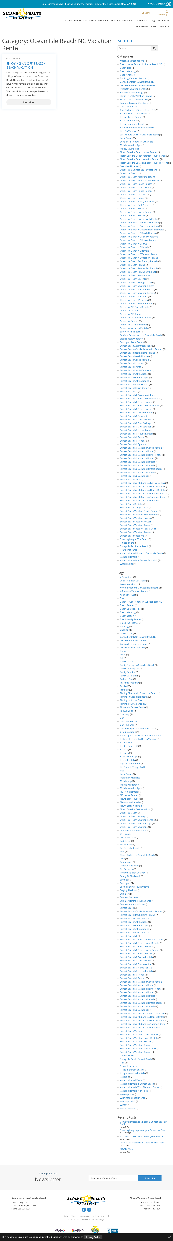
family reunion (127, 672)
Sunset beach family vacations (135, 370)
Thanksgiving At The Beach (134, 539)
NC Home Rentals (129, 792)
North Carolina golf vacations (135, 809)
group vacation (128, 732)
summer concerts (129, 897)
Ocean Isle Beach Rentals (96, 20)
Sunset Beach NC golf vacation (136, 427)
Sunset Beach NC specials (133, 444)
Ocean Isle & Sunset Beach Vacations (138, 170)
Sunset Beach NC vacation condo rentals (141, 448)
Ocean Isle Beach (128, 173)
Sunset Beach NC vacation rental (137, 465)
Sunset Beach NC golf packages (136, 423)
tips (122, 1063)
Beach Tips (125, 68)
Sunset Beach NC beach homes (136, 402)
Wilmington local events (132, 1098)
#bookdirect (126, 577)
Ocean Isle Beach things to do (136, 282)
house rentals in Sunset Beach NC (137, 128)
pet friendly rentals (130, 848)
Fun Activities (126, 711)
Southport (125, 883)
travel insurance (128, 1066)
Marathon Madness (130, 778)
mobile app (126, 781)
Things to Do (127, 543)
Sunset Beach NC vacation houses (137, 462)
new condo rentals (130, 802)
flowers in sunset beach (132, 707)
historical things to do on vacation (138, 739)
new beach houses (130, 799)
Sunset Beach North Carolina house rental (142, 486)
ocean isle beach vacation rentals (137, 820)
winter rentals (127, 1108)
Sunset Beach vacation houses (135, 522)
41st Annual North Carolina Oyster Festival (141, 1136)
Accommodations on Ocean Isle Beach (139, 588)
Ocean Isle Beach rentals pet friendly (139, 268)
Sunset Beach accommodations (136, 346)
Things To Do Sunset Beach (134, 546)
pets (122, 851)
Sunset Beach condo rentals (134, 360)
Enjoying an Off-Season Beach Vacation (26, 65)
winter (123, 1105)
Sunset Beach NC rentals (133, 978)
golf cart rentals (128, 721)
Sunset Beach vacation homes (135, 518)
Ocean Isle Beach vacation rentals (137, 293)
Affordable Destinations (132, 61)
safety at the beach (130, 332)
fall (121, 658)
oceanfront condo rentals (133, 830)
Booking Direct (127, 75)
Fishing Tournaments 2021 (133, 704)
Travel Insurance (128, 550)
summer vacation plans (132, 904)
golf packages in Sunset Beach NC (137, 110)
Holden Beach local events (133, 113)
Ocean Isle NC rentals (131, 314)
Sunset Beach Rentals (122, 20)
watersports (126, 564)
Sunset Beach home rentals (134, 384)
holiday (124, 749)
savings (124, 880)
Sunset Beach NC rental (132, 437)
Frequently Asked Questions (134, 103)
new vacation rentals (131, 806)
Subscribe (150, 1178)
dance (123, 651)
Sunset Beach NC (128, 391)
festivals (124, 690)
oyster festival (127, 837)
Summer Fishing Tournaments (135, 901)
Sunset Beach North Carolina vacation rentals (143, 497)
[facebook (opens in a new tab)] (84, 1210)
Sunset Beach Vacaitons (132, 1031)
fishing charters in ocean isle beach (138, 693)
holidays (124, 753)
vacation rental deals (131, 1080)
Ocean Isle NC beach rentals (134, 307)
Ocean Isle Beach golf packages (136, 205)
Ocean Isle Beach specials (133, 279)
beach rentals (127, 605)
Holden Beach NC (129, 746)
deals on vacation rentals (133, 89)
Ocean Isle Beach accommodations (137, 177)
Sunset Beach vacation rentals (135, 532)
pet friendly (126, 844)
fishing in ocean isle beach (134, 697)
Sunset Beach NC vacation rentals (137, 472)
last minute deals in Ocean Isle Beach (139, 135)
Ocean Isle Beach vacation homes (137, 286)
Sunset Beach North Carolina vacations (140, 500)
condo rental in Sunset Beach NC (137, 82)
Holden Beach (127, 742)
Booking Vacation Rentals (133, 78)
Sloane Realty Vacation (131, 339)
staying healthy (128, 890)
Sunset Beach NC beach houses (136, 409)
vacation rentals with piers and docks (139, 1087)
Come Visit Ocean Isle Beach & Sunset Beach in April (143, 1123)
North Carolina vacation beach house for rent (144, 163)
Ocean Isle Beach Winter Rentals (136, 303)
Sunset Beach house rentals (134, 388)
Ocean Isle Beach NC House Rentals (138, 240)
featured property (129, 683)
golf (122, 718)
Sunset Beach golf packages (134, 377)
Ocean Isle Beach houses (132, 215)
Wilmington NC (127, 1101)
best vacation (127, 616)
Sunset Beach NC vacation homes (137, 458)
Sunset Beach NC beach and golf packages (142, 939)
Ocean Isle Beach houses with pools (138, 219)
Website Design (74, 1219)
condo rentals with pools (133, 640)
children (124, 630)
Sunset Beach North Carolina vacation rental (143, 493)
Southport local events (132, 342)
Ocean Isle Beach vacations (134, 296)
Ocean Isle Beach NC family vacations (139, 237)
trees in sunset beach (131, 1070)
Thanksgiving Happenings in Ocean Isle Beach (143, 1130)
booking (124, 626)
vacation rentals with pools (134, 1091)
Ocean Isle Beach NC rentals (134, 251)
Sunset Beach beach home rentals (137, 353)
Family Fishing (127, 661)
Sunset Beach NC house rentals (136, 434)
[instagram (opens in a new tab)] (89, 1210)
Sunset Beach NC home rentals (136, 430)
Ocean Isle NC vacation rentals (136, 318)
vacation (124, 1077)
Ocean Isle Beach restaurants (135, 275)
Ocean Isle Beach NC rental (134, 247)
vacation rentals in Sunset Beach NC (138, 560)
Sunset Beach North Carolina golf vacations (142, 483)
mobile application (129, 785)
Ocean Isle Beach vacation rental (137, 289)
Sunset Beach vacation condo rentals (139, 511)
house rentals (127, 760)
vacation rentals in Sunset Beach (137, 1084)
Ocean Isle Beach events (132, 198)
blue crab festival (129, 623)
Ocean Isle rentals (129, 321)
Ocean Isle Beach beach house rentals (139, 180)
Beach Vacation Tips (130, 609)
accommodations (128, 584)
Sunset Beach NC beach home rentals (139, 398)
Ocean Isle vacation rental (133, 325)
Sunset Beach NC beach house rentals (139, 405)
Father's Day (126, 679)
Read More (28, 102)
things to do (127, 1056)
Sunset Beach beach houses (134, 356)
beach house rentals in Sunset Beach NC (141, 64)
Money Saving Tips (129, 149)
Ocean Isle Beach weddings (134, 300)
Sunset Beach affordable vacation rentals (141, 349)
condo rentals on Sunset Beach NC (138, 85)
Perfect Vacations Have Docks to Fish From (142, 1143)
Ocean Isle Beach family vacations (137, 201)
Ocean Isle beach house (132, 208)
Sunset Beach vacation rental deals (138, 529)
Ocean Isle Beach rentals (132, 265)
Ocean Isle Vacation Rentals (134, 328)
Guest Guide (141, 20)
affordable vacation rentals (134, 591)
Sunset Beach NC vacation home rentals (141, 455)
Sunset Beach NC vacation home (136, 451)
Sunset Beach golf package (134, 374)
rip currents (126, 869)
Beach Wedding (128, 71)
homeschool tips (129, 756)
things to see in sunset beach (136, 1059)
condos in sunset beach (132, 647)
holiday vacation (128, 120)
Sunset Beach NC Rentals (133, 441)
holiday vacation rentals (132, 124)
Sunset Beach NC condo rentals (136, 413)
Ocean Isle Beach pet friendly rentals (139, 261)
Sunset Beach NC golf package (135, 420)
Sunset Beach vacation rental (135, 525)
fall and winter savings (132, 92)
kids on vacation (128, 131)
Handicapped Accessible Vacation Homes (140, 735)
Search (122, 48)
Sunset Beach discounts (132, 363)
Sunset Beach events (130, 367)
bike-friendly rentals (130, 619)
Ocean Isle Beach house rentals (136, 212)
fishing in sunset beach (132, 700)
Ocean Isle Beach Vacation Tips (136, 823)
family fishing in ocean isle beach (137, 665)
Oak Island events (129, 166)
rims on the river (129, 866)
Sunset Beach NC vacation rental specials (141, 469)
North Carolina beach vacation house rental (143, 156)
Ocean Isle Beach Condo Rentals (136, 191)
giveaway (124, 714)
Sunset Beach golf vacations (134, 381)
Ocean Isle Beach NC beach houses (138, 233)
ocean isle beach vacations (134, 827)
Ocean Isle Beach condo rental (135, 187)
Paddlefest (125, 841)
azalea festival (127, 595)
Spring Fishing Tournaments (134, 887)
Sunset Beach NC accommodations (137, 395)
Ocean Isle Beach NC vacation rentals (139, 258)
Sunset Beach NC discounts (134, 416)
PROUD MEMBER (156, 3)
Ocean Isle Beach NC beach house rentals (141, 230)
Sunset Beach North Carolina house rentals (142, 490)
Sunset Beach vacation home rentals (139, 515)
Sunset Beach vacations (132, 536)
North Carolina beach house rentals (138, 152)
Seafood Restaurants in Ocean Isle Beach (141, 335)
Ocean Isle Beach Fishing (132, 816)
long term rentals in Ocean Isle (136, 142)
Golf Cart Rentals (128, 106)
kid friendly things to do (133, 767)
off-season (125, 834)
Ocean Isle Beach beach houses (136, 184)
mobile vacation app (130, 145)
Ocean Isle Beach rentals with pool (138, 272)
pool (122, 859)
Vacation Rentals (72, 20)
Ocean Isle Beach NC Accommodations (139, 226)
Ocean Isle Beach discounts (134, 194)
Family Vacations (128, 676)
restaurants (126, 862)
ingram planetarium (130, 764)
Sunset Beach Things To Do (134, 507)
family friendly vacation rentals (136, 96)
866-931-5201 (129, 3)
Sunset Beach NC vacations (134, 476)
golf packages (127, 725)
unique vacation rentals (132, 1073)
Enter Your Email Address (104, 1178)
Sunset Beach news (130, 479)
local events (126, 138)
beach (123, 598)
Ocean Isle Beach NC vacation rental (138, 254)
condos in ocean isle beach (134, 644)
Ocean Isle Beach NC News (133, 244)
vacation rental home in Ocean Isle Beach (141, 553)
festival (124, 686)
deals (123, 654)
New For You (126, 1149)
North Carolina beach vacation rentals (139, 159)
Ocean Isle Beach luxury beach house (139, 223)
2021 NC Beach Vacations (133, 581)
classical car (126, 633)
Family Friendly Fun (129, 669)
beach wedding (128, 612)
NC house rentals (129, 795)
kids (122, 771)
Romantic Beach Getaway (132, 873)
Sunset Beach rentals (131, 504)
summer (124, 894)
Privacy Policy (93, 1237)
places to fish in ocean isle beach (137, 855)
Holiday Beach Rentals (131, 117)
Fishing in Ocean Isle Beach (134, 99)
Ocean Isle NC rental (130, 310)
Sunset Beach (127, 908)
